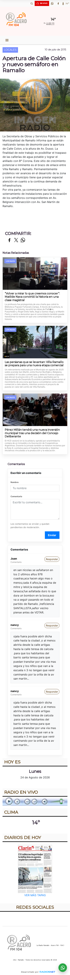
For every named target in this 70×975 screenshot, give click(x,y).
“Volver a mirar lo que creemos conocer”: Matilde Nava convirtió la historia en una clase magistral (32, 297)
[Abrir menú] (7, 40)
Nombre (15, 482)
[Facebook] (58, 3)
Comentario (16, 496)
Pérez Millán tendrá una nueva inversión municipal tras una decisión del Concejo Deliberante (32, 433)
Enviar (52, 535)
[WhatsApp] (52, 3)
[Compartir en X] (16, 240)
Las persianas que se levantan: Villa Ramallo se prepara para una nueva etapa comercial (34, 363)
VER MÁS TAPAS (35, 895)
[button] (31, 3)
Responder (52, 559)
